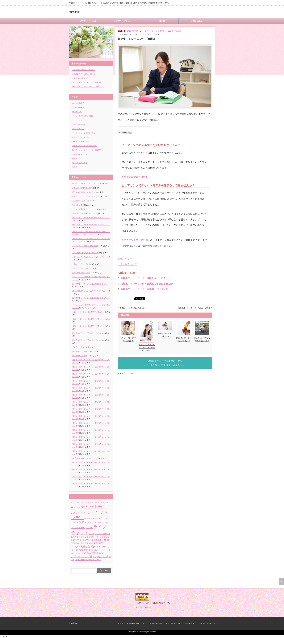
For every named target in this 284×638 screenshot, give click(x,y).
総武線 (88, 560)
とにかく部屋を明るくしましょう (84, 209)
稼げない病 (103, 556)
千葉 (80, 537)
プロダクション (104, 522)
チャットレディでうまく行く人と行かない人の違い (147, 347)
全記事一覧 (189, 623)
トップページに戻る (127, 373)
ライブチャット (147, 31)
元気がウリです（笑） (80, 264)
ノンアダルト (83, 522)
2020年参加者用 (78, 103)
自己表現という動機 (79, 351)
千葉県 (85, 537)
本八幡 (79, 543)
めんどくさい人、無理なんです (83, 196)
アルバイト (84, 502)
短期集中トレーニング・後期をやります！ (143, 278)
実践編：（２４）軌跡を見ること (133, 308)
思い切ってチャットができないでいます (87, 333)
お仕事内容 (160, 21)
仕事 (77, 537)
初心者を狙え (77, 347)
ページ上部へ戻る (281, 581)
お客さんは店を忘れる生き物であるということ (89, 257)
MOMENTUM (77, 112)
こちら (159, 119)
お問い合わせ (197, 21)
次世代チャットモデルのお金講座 (84, 146)
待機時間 (101, 540)
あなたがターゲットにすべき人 (83, 70)
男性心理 (90, 543)
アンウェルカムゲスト (98, 502)
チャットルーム (83, 513)
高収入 (98, 560)
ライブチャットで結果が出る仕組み (85, 246)
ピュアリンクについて (87, 21)
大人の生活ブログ (127, 264)
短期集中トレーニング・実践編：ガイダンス (144, 289)
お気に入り (75, 502)
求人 (84, 543)
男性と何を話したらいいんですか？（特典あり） (90, 291)
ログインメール (101, 533)
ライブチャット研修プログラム (83, 133)
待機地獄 (93, 540)
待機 (87, 540)
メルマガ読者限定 (78, 124)
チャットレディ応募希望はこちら (131, 623)
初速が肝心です (78, 200)
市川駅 (82, 540)
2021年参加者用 (133, 31)
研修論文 (75, 158)
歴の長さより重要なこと (81, 183)
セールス (76, 507)
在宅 (91, 537)
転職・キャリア (126, 258)
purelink (74, 11)
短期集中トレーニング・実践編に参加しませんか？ (148, 283)
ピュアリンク (77, 120)
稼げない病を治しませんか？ (82, 458)
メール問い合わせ (155, 623)
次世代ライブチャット (123, 21)
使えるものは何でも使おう (82, 78)
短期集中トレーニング (80, 154)
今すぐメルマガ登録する (135, 177)
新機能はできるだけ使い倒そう (83, 74)
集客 (93, 560)
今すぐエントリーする (133, 240)
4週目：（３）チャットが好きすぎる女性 (87, 312)
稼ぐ (94, 557)
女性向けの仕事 (99, 537)
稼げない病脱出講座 (79, 163)
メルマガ (89, 528)
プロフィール (78, 527)
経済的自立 (80, 559)
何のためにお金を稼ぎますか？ (83, 213)
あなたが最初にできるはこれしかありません (88, 82)
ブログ (94, 522)
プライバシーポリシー (206, 623)
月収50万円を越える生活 (81, 141)
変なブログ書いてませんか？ (82, 192)
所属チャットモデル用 (80, 137)
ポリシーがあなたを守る (81, 268)
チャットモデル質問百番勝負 (82, 116)
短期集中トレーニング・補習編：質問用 (194, 308)
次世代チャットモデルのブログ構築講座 (87, 150)
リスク (91, 534)
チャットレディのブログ (94, 518)
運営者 (74, 167)
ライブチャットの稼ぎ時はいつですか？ (87, 86)
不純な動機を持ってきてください (84, 253)
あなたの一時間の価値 (80, 188)
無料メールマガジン (174, 623)
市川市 (76, 540)
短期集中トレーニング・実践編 (168, 31)
